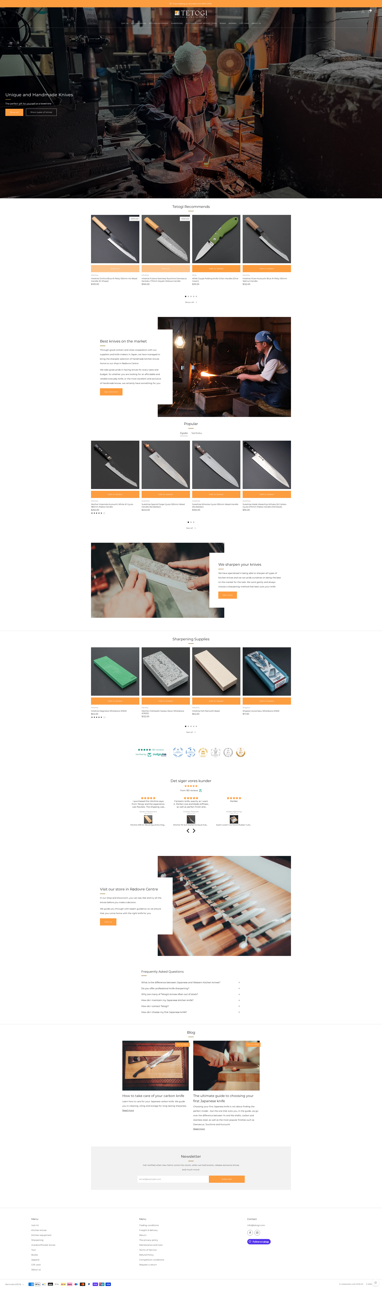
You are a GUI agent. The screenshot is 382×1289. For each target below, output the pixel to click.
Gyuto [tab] (184, 433)
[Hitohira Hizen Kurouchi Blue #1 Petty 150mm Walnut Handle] (267, 239)
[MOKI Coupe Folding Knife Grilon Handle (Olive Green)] (216, 239)
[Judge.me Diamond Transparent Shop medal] (190, 752)
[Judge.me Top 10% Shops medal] (240, 752)
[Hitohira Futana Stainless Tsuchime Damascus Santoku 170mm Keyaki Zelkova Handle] (166, 239)
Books (34, 1255)
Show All (189, 302)
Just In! (35, 1225)
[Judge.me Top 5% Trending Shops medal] (228, 752)
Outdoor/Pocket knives (43, 1245)
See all (189, 528)
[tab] (185, 296)
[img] (191, 786)
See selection (111, 392)
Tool (33, 1250)
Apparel (35, 1260)
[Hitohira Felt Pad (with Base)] (216, 671)
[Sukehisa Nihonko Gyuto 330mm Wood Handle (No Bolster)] (216, 465)
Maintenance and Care (150, 1245)
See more (227, 595)
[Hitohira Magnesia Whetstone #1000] (115, 671)
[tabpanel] (191, 478)
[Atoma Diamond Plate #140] (191, 819)
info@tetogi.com (256, 1225)
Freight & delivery (148, 1230)
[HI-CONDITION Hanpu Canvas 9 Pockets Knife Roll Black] (234, 819)
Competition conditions (151, 1260)
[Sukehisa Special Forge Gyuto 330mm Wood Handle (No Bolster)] (166, 465)
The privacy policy (148, 1240)
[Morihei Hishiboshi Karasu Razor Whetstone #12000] (166, 671)
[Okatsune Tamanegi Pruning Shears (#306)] (148, 819)
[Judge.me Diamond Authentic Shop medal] (178, 752)
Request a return (148, 1264)
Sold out (115, 268)
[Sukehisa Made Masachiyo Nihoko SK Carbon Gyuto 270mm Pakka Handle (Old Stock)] (267, 465)
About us (36, 1269)
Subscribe (227, 1179)
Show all (14, 112)
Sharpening (37, 1240)
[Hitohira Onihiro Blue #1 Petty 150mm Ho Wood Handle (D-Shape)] (115, 239)
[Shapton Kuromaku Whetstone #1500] (267, 671)
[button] (189, 831)
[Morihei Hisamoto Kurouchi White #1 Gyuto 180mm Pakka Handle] (115, 465)
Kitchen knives (39, 1230)
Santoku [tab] (196, 433)
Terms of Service (148, 1250)
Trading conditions (149, 1225)
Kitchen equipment (41, 1235)
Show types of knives (41, 112)
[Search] (376, 11)
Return (142, 1235)
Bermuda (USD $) (349, 11)
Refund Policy (146, 1255)
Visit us (108, 922)
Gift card (35, 1264)
